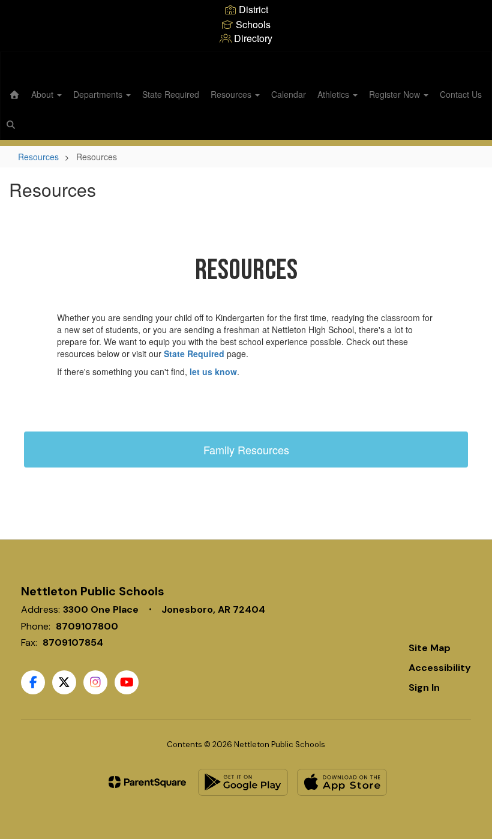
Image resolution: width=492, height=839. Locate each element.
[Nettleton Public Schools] (246, 59)
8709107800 (87, 626)
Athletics (334, 94)
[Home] (14, 94)
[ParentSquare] (147, 782)
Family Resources (246, 449)
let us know (213, 371)
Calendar (288, 94)
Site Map (430, 648)
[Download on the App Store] (342, 782)
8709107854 (73, 642)
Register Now (395, 94)
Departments (99, 94)
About (43, 94)
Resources (232, 94)
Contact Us (461, 94)
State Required (170, 94)
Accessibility (440, 667)
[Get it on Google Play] (243, 782)
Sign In (424, 687)
